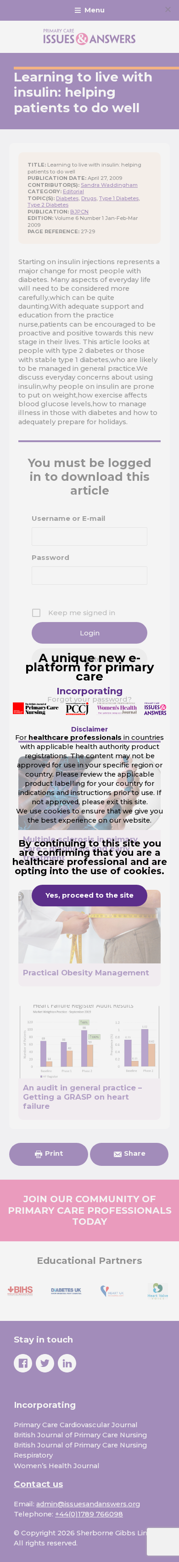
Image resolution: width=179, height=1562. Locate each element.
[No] (167, 9)
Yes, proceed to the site (89, 895)
